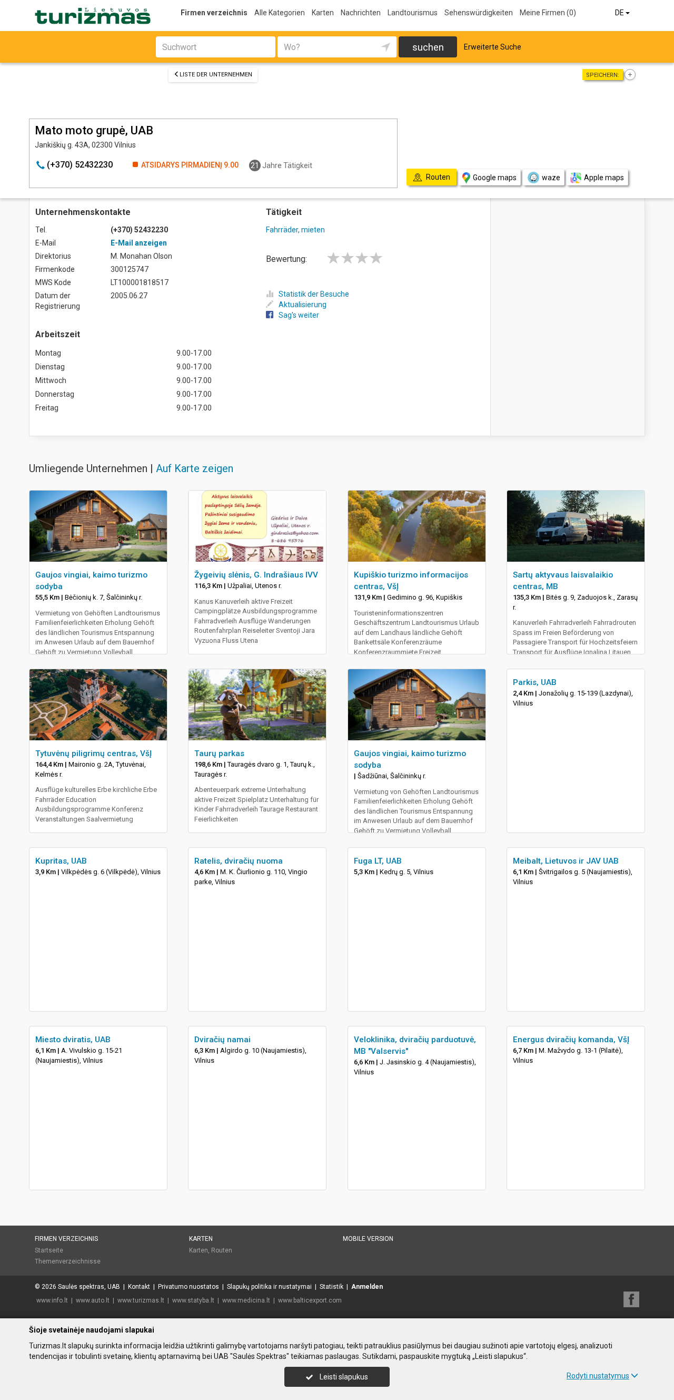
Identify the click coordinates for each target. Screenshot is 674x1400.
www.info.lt (52, 1300)
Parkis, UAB (535, 682)
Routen (221, 1250)
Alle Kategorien (279, 12)
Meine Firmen (548, 12)
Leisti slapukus (343, 1377)
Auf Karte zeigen (194, 468)
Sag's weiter (299, 315)
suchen (428, 47)
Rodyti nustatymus (598, 1376)
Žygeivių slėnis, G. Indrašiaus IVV (256, 575)
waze (551, 177)
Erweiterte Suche (492, 47)
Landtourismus (413, 12)
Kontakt (139, 1286)
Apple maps (604, 177)
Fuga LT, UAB (378, 861)
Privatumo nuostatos (188, 1286)
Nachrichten (361, 12)
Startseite (49, 1250)
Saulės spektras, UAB (89, 1286)
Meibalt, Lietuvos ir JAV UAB (566, 861)
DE (620, 12)
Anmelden (367, 1286)
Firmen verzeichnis (214, 12)
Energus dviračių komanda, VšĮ (571, 1039)
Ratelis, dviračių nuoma (238, 861)
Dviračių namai (222, 1039)
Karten (323, 12)
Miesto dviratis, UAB (73, 1039)
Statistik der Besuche (314, 294)
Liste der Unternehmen (216, 74)
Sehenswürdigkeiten (478, 12)
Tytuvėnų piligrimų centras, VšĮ (93, 753)
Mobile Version (368, 1238)
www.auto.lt (93, 1300)
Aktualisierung (302, 304)
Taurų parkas (219, 753)
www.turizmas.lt (140, 1300)
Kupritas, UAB (61, 861)
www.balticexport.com (310, 1300)
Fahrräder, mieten (295, 230)
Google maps (495, 177)
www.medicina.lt (246, 1300)
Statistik (331, 1286)
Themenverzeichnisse (68, 1261)
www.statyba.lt (193, 1300)
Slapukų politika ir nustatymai (269, 1286)
